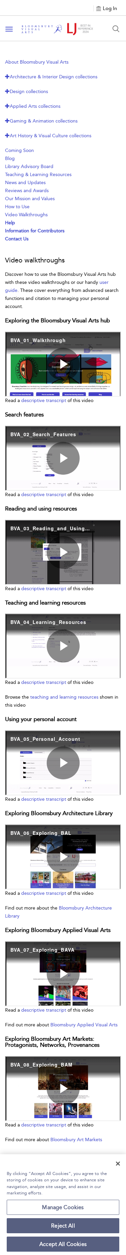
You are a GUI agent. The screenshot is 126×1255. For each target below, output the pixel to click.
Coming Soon (19, 150)
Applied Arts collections (35, 106)
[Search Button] (116, 28)
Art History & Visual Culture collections (50, 136)
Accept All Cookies (63, 1244)
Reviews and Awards (27, 190)
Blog (10, 158)
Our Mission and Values (30, 199)
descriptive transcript (43, 400)
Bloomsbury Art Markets (76, 1140)
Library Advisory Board (29, 166)
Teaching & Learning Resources (38, 174)
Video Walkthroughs (26, 215)
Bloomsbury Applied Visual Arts (84, 1025)
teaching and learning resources (64, 697)
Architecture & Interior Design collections (53, 77)
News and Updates (25, 182)
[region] (63, 1204)
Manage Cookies (63, 1207)
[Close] (118, 1163)
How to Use (17, 207)
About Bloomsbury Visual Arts (37, 62)
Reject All (63, 1226)
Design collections (29, 91)
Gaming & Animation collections (44, 121)
